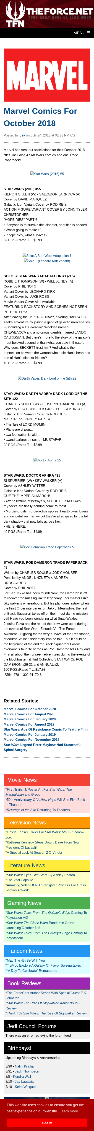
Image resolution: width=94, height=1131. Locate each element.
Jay (22, 135)
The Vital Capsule (20, 880)
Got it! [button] (47, 1123)
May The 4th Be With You (26, 960)
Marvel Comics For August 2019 (29, 724)
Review (47, 1013)
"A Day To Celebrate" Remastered (32, 971)
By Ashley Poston (41, 875)
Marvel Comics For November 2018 (31, 739)
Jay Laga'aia (24, 1081)
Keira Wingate (25, 1087)
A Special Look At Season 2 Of (34, 852)
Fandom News (24, 951)
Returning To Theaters (38, 810)
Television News (26, 822)
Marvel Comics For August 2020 (29, 714)
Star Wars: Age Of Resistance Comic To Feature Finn (46, 729)
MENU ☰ (81, 33)
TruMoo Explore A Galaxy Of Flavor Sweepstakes (44, 965)
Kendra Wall (22, 1076)
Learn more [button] (69, 1111)
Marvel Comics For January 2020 (30, 719)
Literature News (26, 865)
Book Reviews (24, 983)
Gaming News (24, 903)
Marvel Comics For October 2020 (30, 709)
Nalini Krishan (25, 1066)
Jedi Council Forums (32, 1026)
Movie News (22, 780)
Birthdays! (19, 1048)
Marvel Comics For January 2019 (30, 734)
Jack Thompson (27, 1071)
